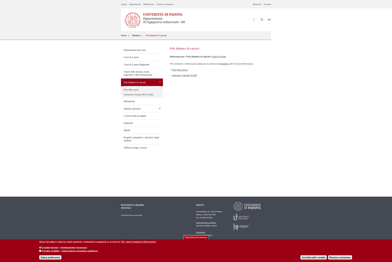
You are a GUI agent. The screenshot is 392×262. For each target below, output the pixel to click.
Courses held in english (135, 116)
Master (127, 130)
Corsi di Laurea (131, 57)
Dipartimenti (135, 4)
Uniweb (267, 4)
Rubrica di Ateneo (165, 4)
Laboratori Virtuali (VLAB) (184, 75)
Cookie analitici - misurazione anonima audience (70, 251)
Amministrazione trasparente (131, 215)
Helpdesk (224, 63)
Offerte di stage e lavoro (135, 147)
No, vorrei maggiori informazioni (138, 241)
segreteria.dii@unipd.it (204, 233)
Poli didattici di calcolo (156, 35)
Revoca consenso (340, 257)
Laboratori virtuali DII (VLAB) (138, 94)
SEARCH (266, 24)
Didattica (136, 35)
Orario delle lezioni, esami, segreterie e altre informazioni (138, 73)
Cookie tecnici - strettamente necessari (64, 247)
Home (124, 35)
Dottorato (128, 123)
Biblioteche (148, 4)
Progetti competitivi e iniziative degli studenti (141, 139)
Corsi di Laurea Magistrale (136, 64)
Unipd (124, 4)
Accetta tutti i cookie (313, 257)
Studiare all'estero (132, 108)
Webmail (257, 4)
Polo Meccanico (131, 89)
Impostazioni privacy (196, 237)
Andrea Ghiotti (219, 56)
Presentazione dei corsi (135, 50)
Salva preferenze (50, 257)
